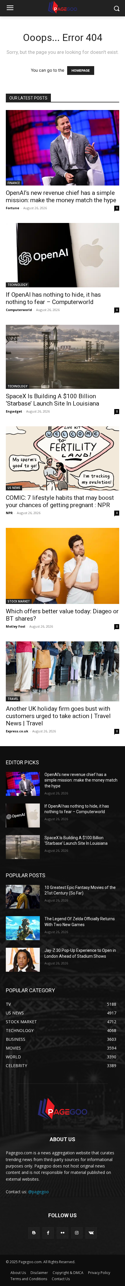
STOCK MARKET (19, 601)
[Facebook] (48, 1233)
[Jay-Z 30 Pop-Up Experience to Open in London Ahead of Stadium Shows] (23, 960)
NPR (9, 513)
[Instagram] (77, 1233)
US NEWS (14, 488)
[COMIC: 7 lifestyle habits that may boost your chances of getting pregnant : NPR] (62, 458)
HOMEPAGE (81, 70)
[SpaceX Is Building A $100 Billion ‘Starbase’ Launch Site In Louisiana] (62, 357)
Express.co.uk (17, 731)
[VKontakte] (91, 1233)
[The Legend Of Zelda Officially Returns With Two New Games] (23, 928)
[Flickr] (62, 1233)
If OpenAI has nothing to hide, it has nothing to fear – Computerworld (53, 298)
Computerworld (19, 310)
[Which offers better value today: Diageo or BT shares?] (62, 566)
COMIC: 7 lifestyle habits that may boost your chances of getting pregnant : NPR (60, 501)
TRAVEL (13, 699)
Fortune (12, 208)
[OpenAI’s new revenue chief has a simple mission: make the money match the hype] (62, 148)
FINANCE (14, 183)
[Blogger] (34, 1233)
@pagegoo (38, 1191)
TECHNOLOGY (17, 285)
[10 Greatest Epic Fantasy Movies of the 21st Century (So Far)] (23, 897)
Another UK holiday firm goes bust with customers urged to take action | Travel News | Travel (58, 716)
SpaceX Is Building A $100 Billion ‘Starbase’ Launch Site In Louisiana (52, 400)
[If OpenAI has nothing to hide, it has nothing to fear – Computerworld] (62, 255)
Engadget (14, 411)
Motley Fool (15, 626)
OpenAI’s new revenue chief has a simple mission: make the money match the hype (61, 196)
